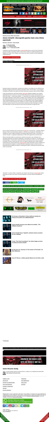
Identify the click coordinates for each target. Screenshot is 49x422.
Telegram (34, 189)
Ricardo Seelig (11, 45)
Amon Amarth (16, 35)
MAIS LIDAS (24, 382)
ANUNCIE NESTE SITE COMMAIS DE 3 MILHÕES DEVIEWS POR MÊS (45, 418)
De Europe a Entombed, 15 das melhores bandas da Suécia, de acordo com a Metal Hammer (26, 217)
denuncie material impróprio (33, 396)
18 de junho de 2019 (15, 47)
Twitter (13, 191)
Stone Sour (25, 93)
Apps (37, 191)
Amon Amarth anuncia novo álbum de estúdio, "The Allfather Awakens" (26, 225)
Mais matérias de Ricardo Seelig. (13, 372)
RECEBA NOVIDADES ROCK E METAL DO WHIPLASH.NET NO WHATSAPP (24, 1)
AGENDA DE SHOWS (21, 16)
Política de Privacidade (17, 397)
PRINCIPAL (23, 378)
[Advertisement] (13, 118)
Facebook (41, 189)
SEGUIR (34, 4)
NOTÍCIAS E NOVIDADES (9, 16)
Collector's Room (12, 46)
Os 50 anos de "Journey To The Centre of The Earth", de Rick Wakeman (27, 250)
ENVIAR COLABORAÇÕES (24, 4)
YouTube (18, 191)
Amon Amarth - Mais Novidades (11, 57)
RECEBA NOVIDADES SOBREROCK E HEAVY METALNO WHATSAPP (4, 417)
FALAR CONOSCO (42, 4)
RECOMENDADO (25, 380)
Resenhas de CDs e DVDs (8, 35)
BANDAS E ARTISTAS (38, 16)
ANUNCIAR (14, 4)
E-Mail (33, 191)
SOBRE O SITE (6, 4)
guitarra (25, 130)
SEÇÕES (29, 16)
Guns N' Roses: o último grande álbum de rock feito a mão (28, 258)
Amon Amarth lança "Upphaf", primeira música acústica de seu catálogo (27, 233)
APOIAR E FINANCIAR (8, 386)
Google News (26, 191)
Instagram (6, 191)
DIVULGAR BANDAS (7, 384)
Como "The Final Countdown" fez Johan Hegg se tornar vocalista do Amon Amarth (27, 242)
